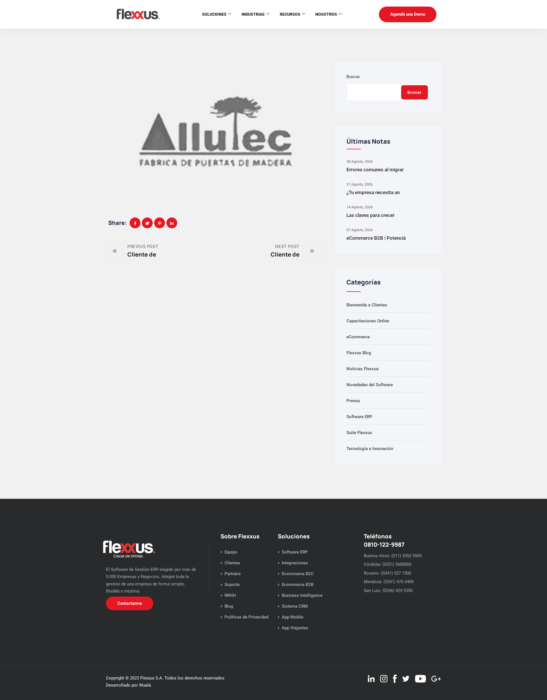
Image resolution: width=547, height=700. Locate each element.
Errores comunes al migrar (375, 169)
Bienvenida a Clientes (366, 305)
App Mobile (292, 617)
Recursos (290, 14)
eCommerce (358, 336)
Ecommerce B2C (298, 573)
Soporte (232, 584)
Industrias (253, 14)
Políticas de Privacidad (246, 617)
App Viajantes (295, 627)
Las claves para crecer (370, 215)
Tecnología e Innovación (369, 448)
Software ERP (359, 416)
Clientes (232, 562)
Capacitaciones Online (367, 320)
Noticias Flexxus (362, 368)
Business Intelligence (302, 595)
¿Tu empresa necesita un (373, 192)
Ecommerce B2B (297, 584)
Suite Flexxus (359, 432)
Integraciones (295, 562)
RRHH (230, 595)
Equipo (230, 552)
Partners (232, 573)
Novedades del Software (369, 384)
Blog (228, 606)
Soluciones (214, 14)
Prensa (353, 400)
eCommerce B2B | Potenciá (376, 238)
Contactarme (129, 603)
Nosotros (326, 14)
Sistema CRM (295, 606)
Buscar (353, 76)
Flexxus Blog (358, 352)
